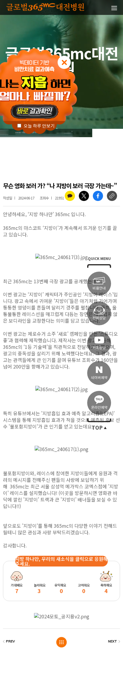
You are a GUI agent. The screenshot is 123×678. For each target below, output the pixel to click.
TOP (97, 428)
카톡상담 (99, 348)
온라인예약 (99, 407)
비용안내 (99, 288)
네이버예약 (99, 377)
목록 (61, 642)
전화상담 (99, 318)
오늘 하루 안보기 (39, 126)
